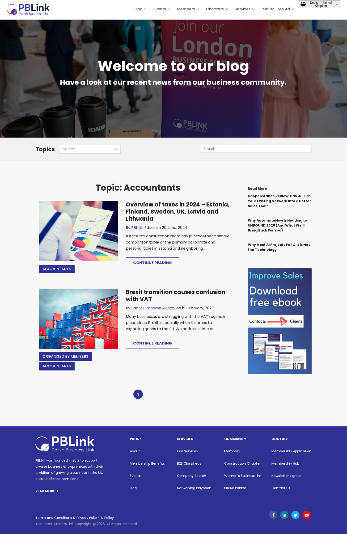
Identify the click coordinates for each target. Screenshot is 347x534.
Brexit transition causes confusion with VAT (175, 295)
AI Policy (107, 517)
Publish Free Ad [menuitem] (276, 9)
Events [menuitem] (159, 9)
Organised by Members (65, 356)
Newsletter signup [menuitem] (286, 475)
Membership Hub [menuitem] (285, 463)
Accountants (56, 269)
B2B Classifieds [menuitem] (189, 463)
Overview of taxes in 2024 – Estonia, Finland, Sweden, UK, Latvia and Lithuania (178, 212)
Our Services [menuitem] (187, 451)
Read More (45, 491)
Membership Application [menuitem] (291, 451)
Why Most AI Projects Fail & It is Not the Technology (279, 247)
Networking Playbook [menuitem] (194, 488)
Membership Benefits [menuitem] (147, 463)
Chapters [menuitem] (215, 9)
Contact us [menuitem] (280, 488)
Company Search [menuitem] (191, 475)
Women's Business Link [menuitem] (243, 475)
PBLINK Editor (143, 227)
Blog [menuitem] (138, 9)
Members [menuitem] (186, 9)
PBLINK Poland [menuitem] (235, 488)
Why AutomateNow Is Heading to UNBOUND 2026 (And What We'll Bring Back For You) (277, 225)
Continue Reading (152, 262)
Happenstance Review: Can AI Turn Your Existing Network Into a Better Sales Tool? (279, 201)
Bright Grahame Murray (153, 308)
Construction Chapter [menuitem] (242, 463)
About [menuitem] (135, 451)
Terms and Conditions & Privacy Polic (66, 517)
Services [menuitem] (242, 9)
